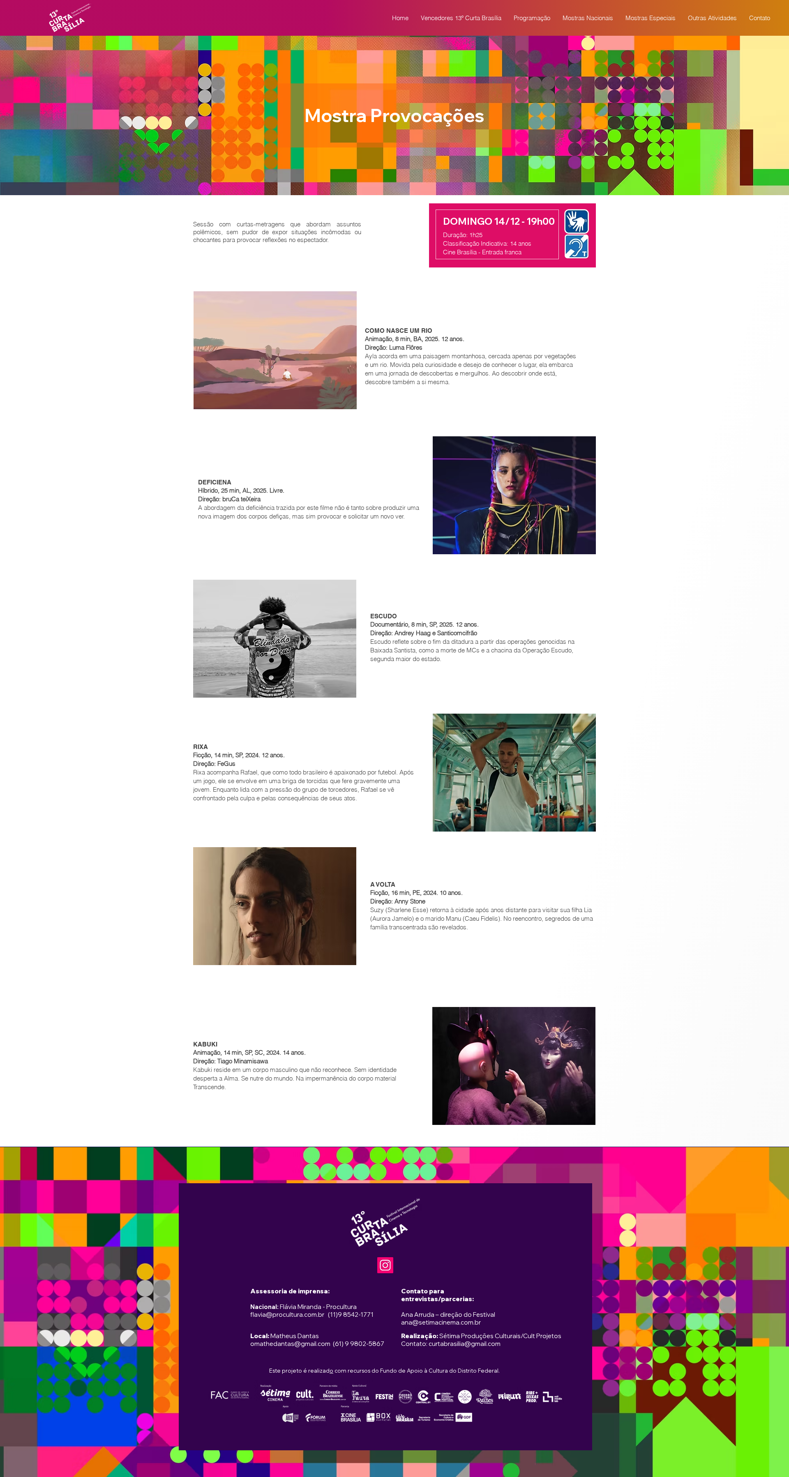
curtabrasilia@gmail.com (465, 1344)
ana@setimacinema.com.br (441, 1322)
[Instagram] (385, 1265)
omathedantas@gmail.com (290, 1344)
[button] (532, 18)
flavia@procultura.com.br (287, 1314)
